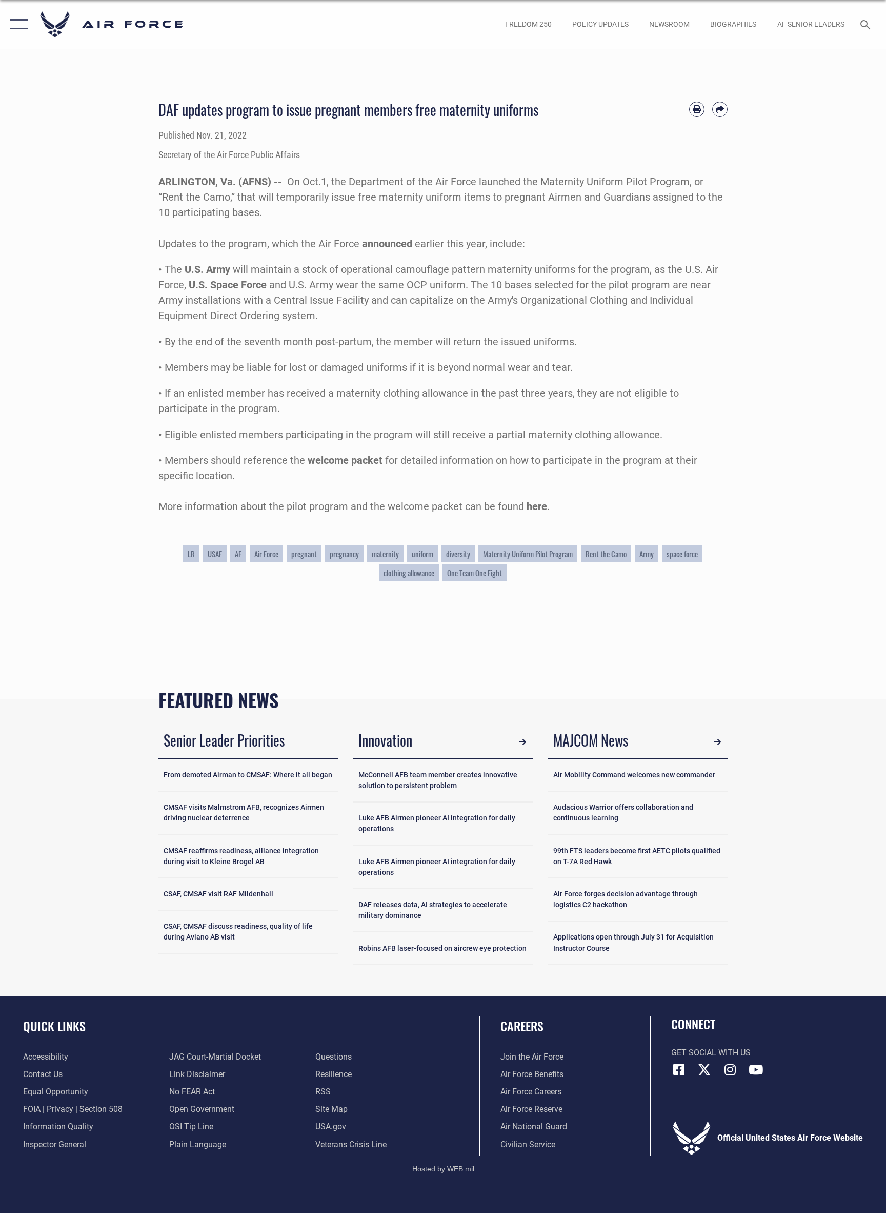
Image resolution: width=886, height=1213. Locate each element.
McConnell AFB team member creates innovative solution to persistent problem (437, 780)
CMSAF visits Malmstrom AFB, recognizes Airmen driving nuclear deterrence (244, 812)
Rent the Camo (606, 553)
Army (646, 553)
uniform (422, 553)
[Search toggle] (866, 24)
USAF (215, 553)
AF (238, 553)
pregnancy (344, 553)
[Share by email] (720, 109)
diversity (458, 553)
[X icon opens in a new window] (704, 1070)
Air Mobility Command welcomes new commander (634, 775)
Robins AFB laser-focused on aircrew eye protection (442, 948)
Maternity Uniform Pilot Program (528, 553)
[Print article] (696, 109)
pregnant (304, 553)
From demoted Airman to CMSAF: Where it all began (248, 775)
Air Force (266, 553)
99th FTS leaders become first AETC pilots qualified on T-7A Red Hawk (636, 856)
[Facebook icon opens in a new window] (679, 1070)
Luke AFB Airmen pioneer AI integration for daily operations (436, 823)
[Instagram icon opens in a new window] (730, 1070)
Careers (521, 1025)
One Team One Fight (474, 572)
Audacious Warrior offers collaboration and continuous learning (623, 812)
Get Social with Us (711, 1053)
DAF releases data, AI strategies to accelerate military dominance (432, 910)
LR (191, 553)
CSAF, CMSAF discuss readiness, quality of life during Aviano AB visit (238, 931)
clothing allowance (409, 572)
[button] (16, 24)
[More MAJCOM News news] (717, 742)
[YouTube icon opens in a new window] (755, 1070)
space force (682, 553)
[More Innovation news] (522, 742)
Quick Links (54, 1025)
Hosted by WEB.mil (443, 1169)
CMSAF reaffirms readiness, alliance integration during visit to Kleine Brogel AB (241, 856)
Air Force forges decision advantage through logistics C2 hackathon (625, 899)
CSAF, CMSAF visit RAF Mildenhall (218, 894)
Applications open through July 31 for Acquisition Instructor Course (633, 942)
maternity (385, 553)
